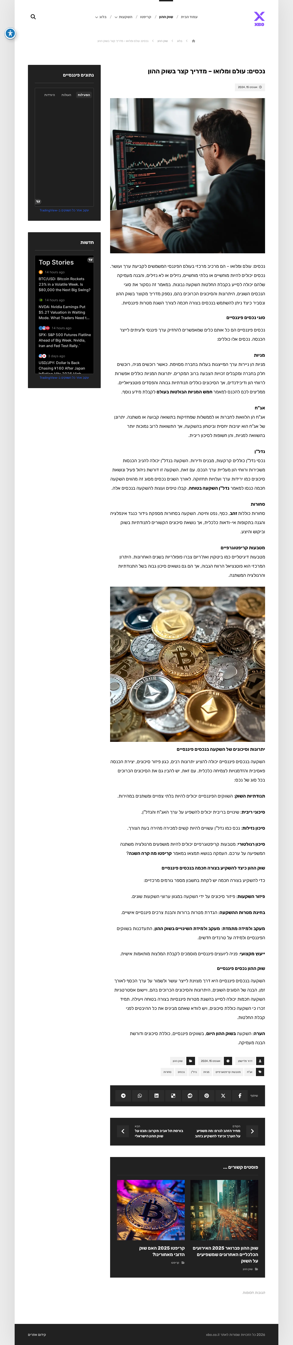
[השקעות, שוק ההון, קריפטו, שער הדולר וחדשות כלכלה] (259, 18)
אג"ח (249, 1072)
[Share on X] (223, 1096)
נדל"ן (194, 1072)
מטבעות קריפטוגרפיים (228, 1072)
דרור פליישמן (245, 1061)
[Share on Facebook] (240, 1096)
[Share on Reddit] (190, 1096)
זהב (234, 513)
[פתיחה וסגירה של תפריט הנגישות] (10, 33)
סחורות (167, 1072)
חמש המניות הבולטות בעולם (185, 392)
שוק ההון (178, 1061)
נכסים (181, 1072)
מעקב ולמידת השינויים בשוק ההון (187, 928)
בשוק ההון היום (221, 1033)
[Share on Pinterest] (206, 1096)
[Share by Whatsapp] (140, 1096)
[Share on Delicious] (173, 1096)
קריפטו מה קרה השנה (150, 853)
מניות (206, 1072)
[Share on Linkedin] (157, 1096)
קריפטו (175, 1262)
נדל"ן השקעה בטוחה (209, 488)
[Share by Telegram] (123, 1096)
